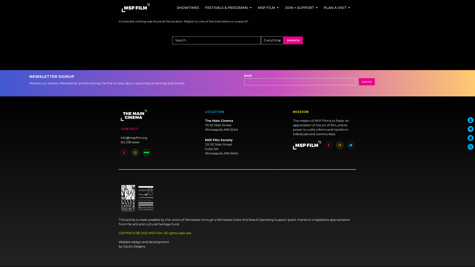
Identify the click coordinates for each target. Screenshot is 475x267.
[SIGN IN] (471, 120)
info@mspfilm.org (134, 138)
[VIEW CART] (471, 129)
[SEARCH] (471, 147)
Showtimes (188, 8)
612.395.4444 (130, 142)
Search (293, 40)
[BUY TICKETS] (471, 138)
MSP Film (266, 8)
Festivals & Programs (226, 8)
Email (248, 75)
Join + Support (299, 8)
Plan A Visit (335, 8)
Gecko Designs (134, 246)
